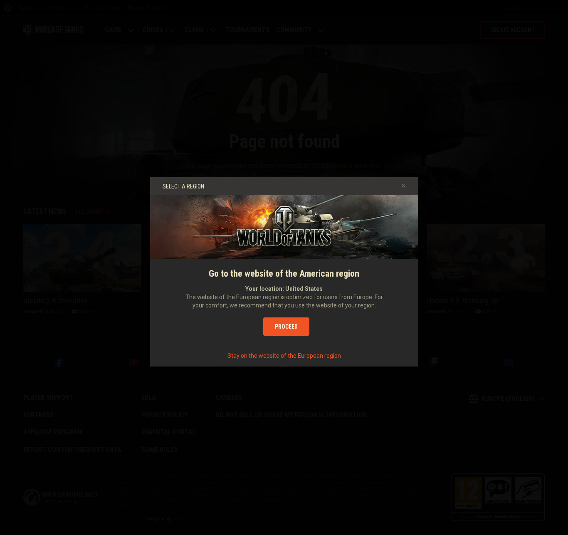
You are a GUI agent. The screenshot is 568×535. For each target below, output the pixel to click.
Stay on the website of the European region (284, 355)
